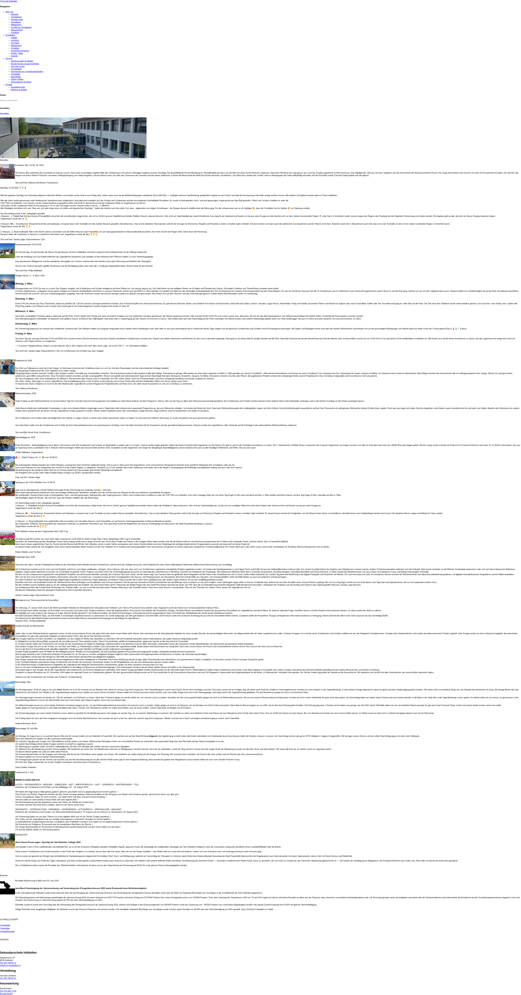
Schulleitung (16, 17)
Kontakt (8, 84)
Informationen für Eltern (21, 82)
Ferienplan (15, 74)
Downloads (16, 77)
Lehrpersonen (17, 19)
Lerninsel (15, 40)
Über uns (9, 12)
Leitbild (14, 38)
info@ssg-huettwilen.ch (10, 965)
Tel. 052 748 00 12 (8, 963)
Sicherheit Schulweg (20, 51)
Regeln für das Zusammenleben (25, 64)
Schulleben (10, 35)
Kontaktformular (18, 87)
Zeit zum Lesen (18, 66)
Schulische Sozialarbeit (21, 27)
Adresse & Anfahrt (19, 90)
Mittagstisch (16, 25)
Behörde (14, 14)
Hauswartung (17, 30)
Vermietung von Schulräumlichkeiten (27, 71)
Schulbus (15, 32)
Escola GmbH (6, 994)
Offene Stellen (17, 79)
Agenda (14, 56)
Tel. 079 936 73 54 (8, 991)
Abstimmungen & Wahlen (22, 61)
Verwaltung (16, 22)
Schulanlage (16, 69)
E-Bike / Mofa (17, 53)
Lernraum (15, 43)
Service (8, 58)
